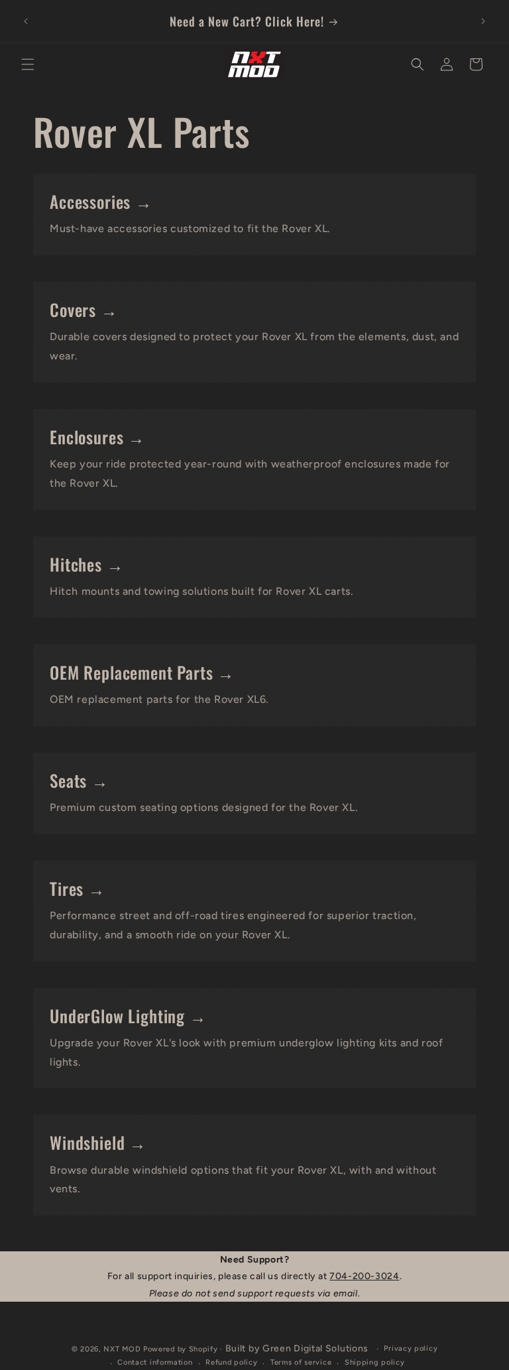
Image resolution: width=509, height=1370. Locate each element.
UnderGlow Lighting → (128, 1015)
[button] (27, 64)
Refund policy (231, 1362)
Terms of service (300, 1362)
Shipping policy (375, 1362)
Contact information (154, 1362)
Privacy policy (410, 1348)
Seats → (79, 780)
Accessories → (101, 201)
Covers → (84, 309)
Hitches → (87, 564)
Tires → (77, 888)
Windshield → (98, 1142)
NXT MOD (122, 1349)
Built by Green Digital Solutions (296, 1348)
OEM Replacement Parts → (142, 672)
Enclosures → (97, 436)
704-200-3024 (364, 1276)
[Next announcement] (483, 21)
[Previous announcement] (25, 21)
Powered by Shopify (180, 1349)
